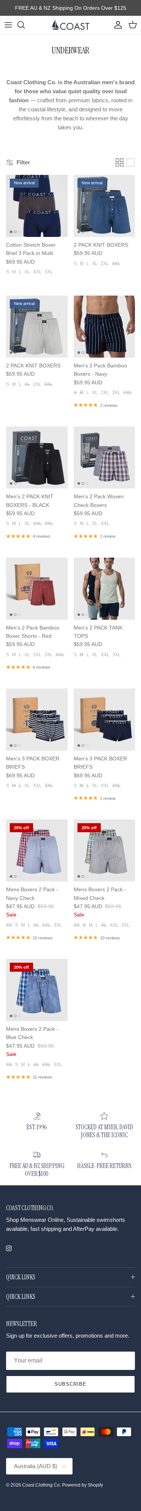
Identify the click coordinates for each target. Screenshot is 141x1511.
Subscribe (70, 1384)
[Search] (25, 25)
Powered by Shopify (82, 1485)
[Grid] (119, 162)
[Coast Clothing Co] (70, 25)
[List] (130, 162)
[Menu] (8, 25)
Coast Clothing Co (41, 1485)
